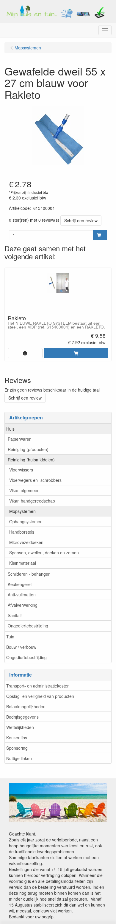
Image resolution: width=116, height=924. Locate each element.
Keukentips (16, 738)
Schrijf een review (81, 220)
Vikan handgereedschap (32, 501)
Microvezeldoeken (26, 542)
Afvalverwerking (22, 605)
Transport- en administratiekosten (38, 686)
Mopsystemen (22, 511)
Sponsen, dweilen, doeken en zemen (44, 553)
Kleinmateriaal (22, 563)
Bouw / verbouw (21, 647)
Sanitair (15, 615)
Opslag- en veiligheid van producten (40, 696)
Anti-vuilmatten (22, 595)
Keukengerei (20, 584)
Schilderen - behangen (29, 574)
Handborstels (21, 532)
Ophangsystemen (26, 521)
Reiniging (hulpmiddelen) (31, 460)
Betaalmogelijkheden (26, 706)
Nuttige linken (19, 758)
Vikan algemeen (24, 490)
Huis (10, 429)
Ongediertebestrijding (28, 626)
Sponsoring (17, 748)
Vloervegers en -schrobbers (35, 480)
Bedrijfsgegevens (22, 717)
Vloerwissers (21, 470)
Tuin (10, 637)
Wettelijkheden (20, 727)
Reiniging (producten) (28, 449)
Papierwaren (20, 439)
